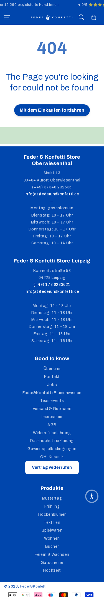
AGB (52, 425)
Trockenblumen (52, 514)
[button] (7, 17)
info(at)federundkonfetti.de (52, 194)
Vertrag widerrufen (52, 467)
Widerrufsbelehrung (52, 433)
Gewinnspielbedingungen (51, 449)
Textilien (52, 522)
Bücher (52, 546)
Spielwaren (52, 530)
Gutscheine (52, 563)
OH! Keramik (52, 457)
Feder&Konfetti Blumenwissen (52, 393)
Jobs (52, 385)
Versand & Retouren (52, 409)
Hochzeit (52, 570)
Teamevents (52, 401)
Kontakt (52, 377)
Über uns (52, 369)
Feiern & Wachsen (52, 554)
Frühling (52, 506)
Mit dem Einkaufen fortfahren (52, 110)
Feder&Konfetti (33, 586)
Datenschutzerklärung (52, 441)
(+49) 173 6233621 (52, 284)
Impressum (52, 417)
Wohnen (52, 538)
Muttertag (52, 498)
